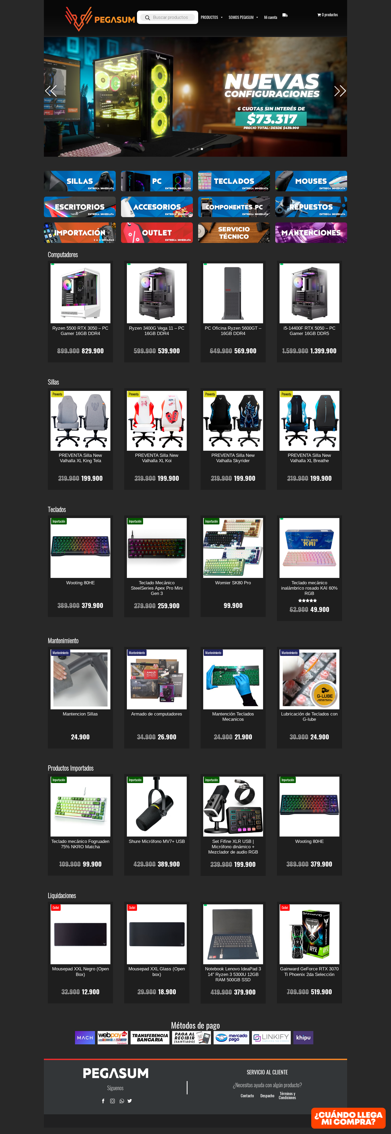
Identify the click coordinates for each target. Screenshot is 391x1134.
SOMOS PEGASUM (241, 17)
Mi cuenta (270, 17)
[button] (340, 91)
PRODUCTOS (209, 17)
